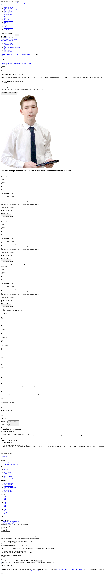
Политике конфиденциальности (46, 562)
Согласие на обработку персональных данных (13, 462)
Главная (3, 54)
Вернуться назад (5, 448)
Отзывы (6, 18)
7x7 (5, 503)
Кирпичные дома (8, 7)
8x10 (5, 508)
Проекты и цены (8, 43)
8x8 (5, 505)
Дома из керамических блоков (12, 10)
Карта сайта (4, 456)
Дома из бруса (7, 12)
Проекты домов (8, 476)
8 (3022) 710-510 (5, 39)
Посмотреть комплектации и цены (9, 92)
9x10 (5, 516)
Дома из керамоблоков (10, 487)
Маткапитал (7, 23)
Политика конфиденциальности (9, 464)
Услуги (5, 26)
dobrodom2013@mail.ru (7, 40)
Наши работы (7, 19)
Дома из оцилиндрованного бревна (25, 54)
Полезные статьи (8, 28)
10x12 (5, 515)
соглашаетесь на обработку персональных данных (69, 569)
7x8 (5, 501)
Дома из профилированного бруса (13, 488)
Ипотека (6, 22)
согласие (8, 562)
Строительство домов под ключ (12, 478)
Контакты (6, 29)
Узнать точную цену (6, 214)
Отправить (38, 560)
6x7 (5, 496)
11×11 (5, 512)
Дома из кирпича (8, 483)
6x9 (5, 499)
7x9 (5, 502)
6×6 (5, 517)
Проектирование (8, 21)
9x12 (5, 513)
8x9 (5, 506)
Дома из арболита (8, 11)
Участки (6, 25)
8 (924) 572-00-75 (14, 39)
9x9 (5, 509)
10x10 (5, 510)
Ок (1, 573)
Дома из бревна (8, 14)
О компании (7, 16)
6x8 (5, 498)
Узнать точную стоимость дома (8, 94)
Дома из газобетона (9, 8)
